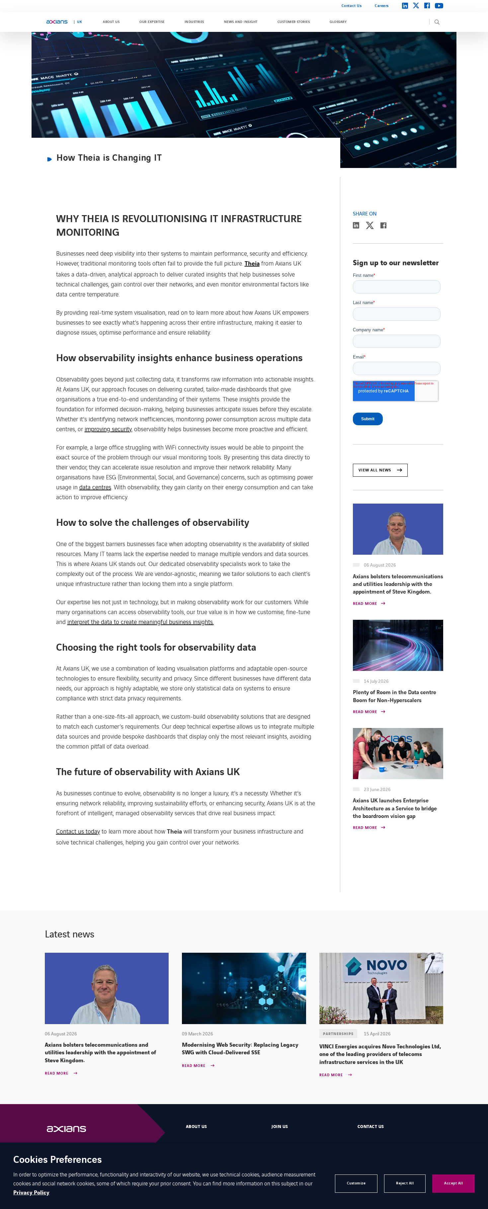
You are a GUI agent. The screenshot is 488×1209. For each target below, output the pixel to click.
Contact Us (352, 5)
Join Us (280, 1126)
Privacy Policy (31, 1192)
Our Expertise (151, 22)
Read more (57, 1073)
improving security (108, 428)
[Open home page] (57, 22)
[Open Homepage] (73, 1129)
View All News (375, 470)
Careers (382, 5)
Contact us (371, 1126)
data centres (95, 486)
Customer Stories (294, 22)
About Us (111, 22)
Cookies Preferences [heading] (57, 1160)
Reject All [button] (405, 1183)
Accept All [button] (453, 1183)
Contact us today (78, 831)
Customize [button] (356, 1183)
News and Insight (241, 22)
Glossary (338, 22)
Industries (194, 22)
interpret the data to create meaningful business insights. (140, 621)
